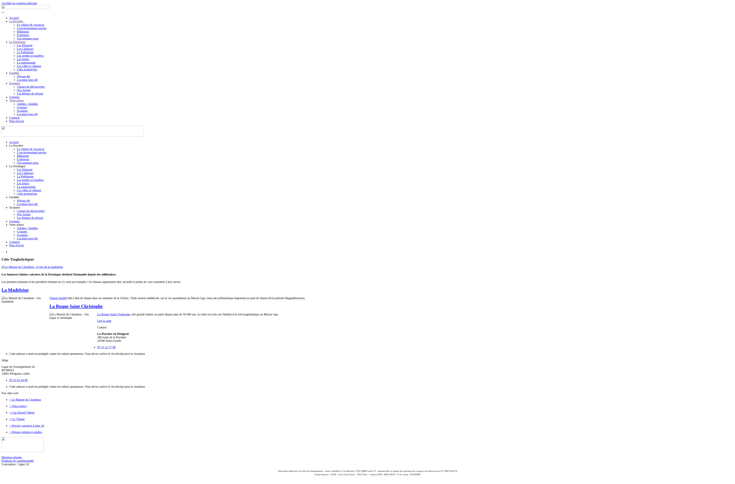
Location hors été (27, 79)
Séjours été (23, 76)
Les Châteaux (25, 48)
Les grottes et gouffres (30, 55)
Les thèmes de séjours (30, 93)
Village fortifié (58, 298)
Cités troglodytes (27, 69)
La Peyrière (16, 21)
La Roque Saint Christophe (76, 306)
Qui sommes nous (27, 38)
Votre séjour (16, 100)
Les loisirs (23, 59)
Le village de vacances (30, 24)
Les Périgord (24, 45)
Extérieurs (23, 35)
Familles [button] (14, 197)
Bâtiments (23, 31)
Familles (14, 73)
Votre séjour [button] (16, 224)
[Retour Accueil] (25, 8)
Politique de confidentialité (18, 460)
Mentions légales (12, 457)
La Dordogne (17, 42)
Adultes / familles (27, 104)
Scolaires (14, 83)
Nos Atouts (23, 90)
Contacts (14, 117)
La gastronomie (26, 62)
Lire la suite (104, 320)
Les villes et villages (29, 66)
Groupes (14, 97)
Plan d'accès (16, 121)
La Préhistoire (25, 52)
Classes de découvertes (31, 86)
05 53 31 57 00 (106, 347)
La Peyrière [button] (16, 145)
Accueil (14, 17)
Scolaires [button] (14, 207)
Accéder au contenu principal (19, 3)
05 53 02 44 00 (18, 380)
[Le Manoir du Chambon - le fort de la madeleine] (32, 266)
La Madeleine (15, 289)
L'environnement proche (31, 28)
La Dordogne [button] (17, 166)
